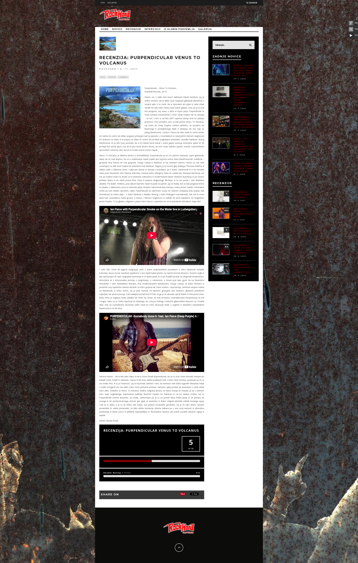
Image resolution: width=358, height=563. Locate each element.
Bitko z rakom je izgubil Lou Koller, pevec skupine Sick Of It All (244, 70)
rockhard (107, 69)
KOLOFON (112, 3)
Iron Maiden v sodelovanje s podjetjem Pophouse (243, 167)
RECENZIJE (133, 29)
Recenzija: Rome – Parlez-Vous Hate (243, 213)
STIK (103, 3)
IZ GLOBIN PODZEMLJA (179, 29)
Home (105, 29)
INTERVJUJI (153, 29)
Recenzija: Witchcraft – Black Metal (243, 231)
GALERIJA (205, 29)
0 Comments (123, 77)
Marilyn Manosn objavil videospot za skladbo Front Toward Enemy (243, 96)
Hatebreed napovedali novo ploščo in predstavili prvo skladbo (244, 122)
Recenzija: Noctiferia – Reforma (242, 194)
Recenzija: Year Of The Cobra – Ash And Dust (242, 249)
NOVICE (117, 29)
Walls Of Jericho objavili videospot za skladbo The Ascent (243, 145)
